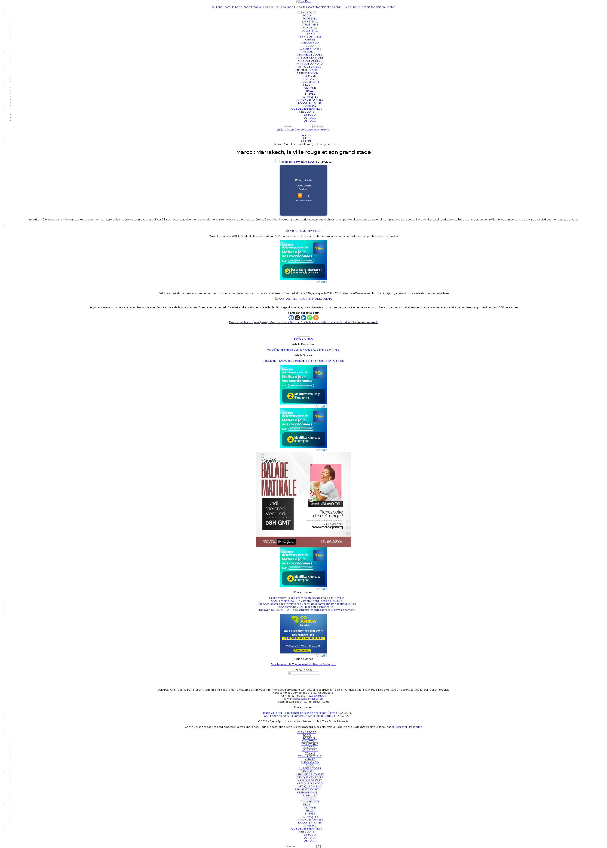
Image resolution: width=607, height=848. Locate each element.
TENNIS (310, 33)
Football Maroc (280, 322)
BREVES (310, 93)
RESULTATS (306, 111)
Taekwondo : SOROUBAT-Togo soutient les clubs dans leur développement (307, 609)
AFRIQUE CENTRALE (310, 57)
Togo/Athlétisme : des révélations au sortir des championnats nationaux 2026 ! (307, 603)
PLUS (306, 84)
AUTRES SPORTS (310, 48)
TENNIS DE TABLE (310, 36)
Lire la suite (415, 726)
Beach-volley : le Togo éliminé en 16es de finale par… (303, 664)
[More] (316, 317)
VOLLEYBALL (310, 30)
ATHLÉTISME (309, 24)
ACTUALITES (310, 96)
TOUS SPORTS (309, 81)
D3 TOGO (310, 120)
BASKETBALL (309, 21)
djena (255, 322)
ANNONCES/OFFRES (310, 99)
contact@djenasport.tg (308, 698)
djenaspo (265, 322)
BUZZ (310, 90)
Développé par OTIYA (303, 200)
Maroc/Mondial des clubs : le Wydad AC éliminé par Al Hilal (303, 349)
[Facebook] (291, 317)
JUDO (310, 45)
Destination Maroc (240, 322)
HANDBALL (310, 27)
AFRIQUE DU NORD (310, 63)
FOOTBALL (310, 18)
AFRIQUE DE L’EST (310, 60)
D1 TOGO (310, 114)
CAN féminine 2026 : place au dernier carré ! (306, 606)
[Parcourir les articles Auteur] (303, 335)
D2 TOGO (310, 117)
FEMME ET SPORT (307, 69)
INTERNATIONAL (307, 72)
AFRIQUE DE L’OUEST (310, 54)
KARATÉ (310, 39)
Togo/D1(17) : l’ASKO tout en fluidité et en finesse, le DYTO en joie (303, 360)
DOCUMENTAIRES (310, 102)
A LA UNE (310, 87)
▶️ (300, 195)
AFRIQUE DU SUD (309, 66)
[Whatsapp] (310, 317)
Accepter (401, 726)
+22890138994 (316, 695)
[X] (297, 317)
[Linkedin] (303, 317)
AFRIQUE (307, 51)
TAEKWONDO (310, 42)
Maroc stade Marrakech (337, 322)
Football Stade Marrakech (306, 322)
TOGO (307, 15)
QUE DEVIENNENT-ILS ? (306, 108)
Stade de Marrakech (365, 322)
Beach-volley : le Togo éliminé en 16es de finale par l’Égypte (306, 597)
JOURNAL (310, 105)
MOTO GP (309, 78)
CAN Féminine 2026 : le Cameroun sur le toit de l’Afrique (306, 600)
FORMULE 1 (309, 75)
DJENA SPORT (306, 12)
